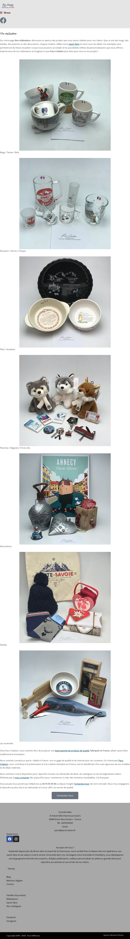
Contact (10, 884)
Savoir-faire (11, 902)
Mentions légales (14, 880)
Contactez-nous (81, 783)
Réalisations (12, 899)
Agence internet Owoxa (113, 935)
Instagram (11, 921)
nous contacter (22, 777)
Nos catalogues (13, 906)
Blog (8, 877)
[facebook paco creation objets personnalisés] (3, 20)
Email (65, 826)
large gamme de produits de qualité (72, 750)
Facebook (11, 917)
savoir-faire (74, 44)
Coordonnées (65, 812)
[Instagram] (16, 839)
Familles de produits (16, 895)
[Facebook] (9, 839)
